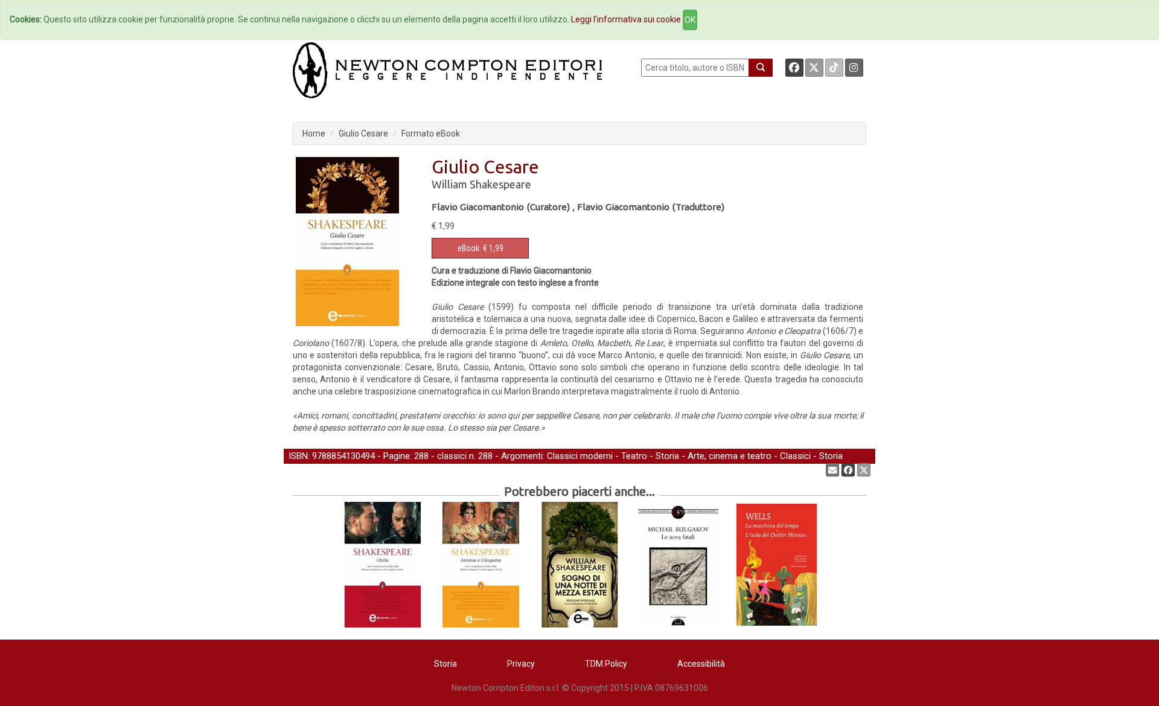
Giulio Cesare (363, 133)
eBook (468, 248)
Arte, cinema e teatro (729, 456)
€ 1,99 (480, 248)
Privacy (521, 664)
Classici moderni (580, 456)
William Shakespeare (481, 184)
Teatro (634, 456)
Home (313, 133)
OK (690, 20)
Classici (795, 456)
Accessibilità (701, 664)
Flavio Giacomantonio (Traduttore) (650, 207)
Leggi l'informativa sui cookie (626, 19)
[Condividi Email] (832, 470)
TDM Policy (606, 664)
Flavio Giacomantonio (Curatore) (501, 207)
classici (452, 456)
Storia (667, 456)
